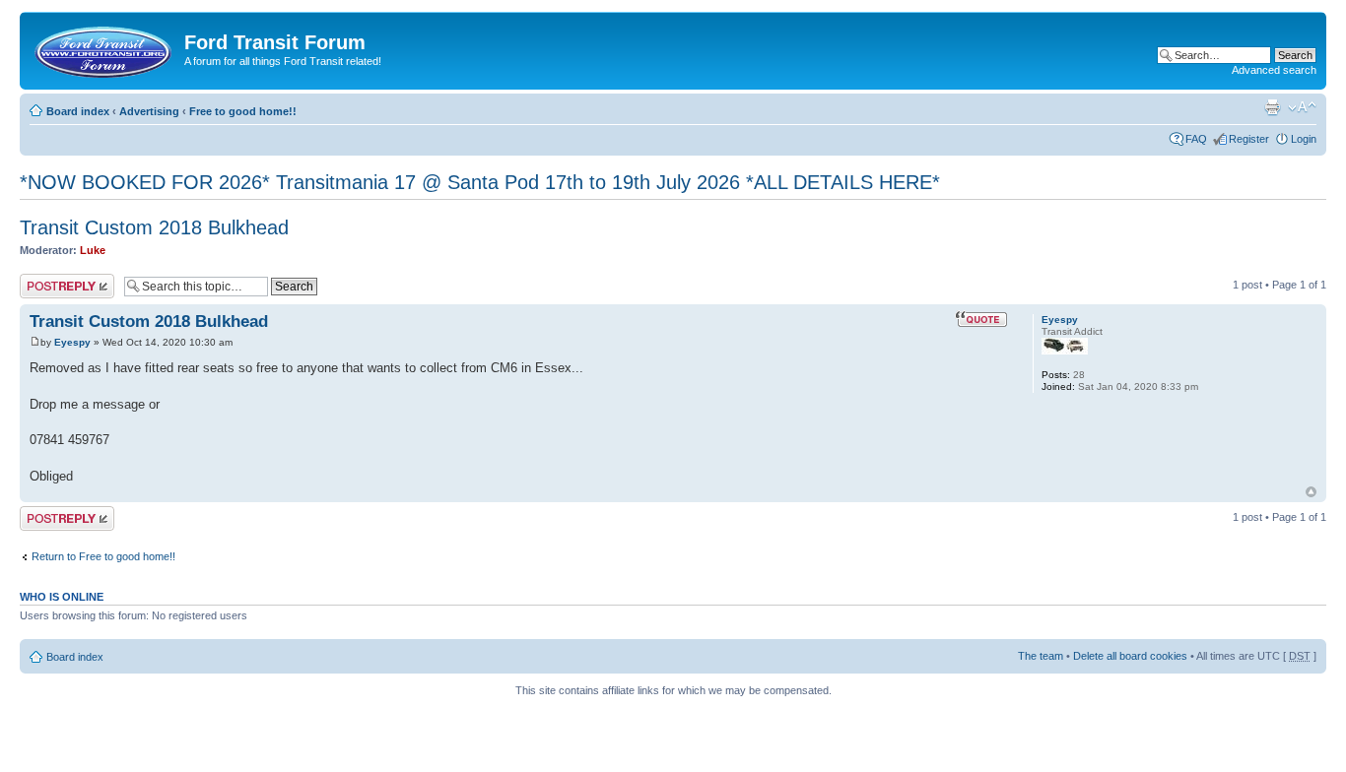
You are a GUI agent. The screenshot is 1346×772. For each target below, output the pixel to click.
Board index (77, 111)
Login (1303, 139)
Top (1311, 491)
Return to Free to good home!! (103, 556)
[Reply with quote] (981, 319)
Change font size (1302, 107)
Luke (92, 250)
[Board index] (104, 48)
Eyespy (72, 342)
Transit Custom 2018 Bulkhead (154, 227)
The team (1040, 656)
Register (1249, 139)
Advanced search (1274, 70)
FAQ (1196, 139)
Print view (1272, 107)
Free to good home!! (243, 111)
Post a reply (48, 280)
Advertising (149, 111)
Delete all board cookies (1130, 656)
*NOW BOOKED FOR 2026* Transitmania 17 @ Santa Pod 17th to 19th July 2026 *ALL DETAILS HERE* (480, 182)
